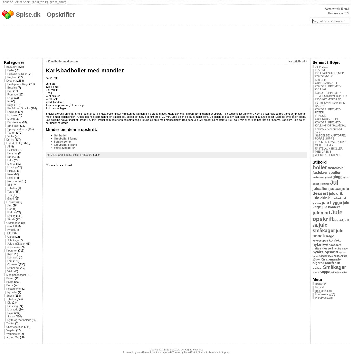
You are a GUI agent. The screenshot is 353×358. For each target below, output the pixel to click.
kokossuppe (320, 240)
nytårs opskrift (325, 252)
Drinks (10, 139)
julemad (321, 212)
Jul (8, 233)
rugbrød (318, 263)
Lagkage (12, 111)
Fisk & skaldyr (14, 143)
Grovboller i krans (65, 144)
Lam (9, 261)
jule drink (321, 198)
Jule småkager (16, 243)
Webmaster (13, 333)
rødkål (329, 263)
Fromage (12, 94)
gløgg (338, 177)
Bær (9, 91)
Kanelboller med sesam (63, 61)
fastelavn (336, 168)
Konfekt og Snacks (18, 108)
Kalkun (11, 212)
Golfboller (60, 135)
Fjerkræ (11, 202)
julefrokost (338, 198)
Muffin (11, 118)
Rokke (11, 177)
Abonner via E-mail (337, 8)
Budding (12, 87)
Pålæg (10, 278)
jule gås (317, 203)
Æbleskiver (14, 247)
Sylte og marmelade (19, 319)
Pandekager (14, 122)
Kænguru (12, 257)
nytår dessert (331, 244)
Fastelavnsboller (17, 73)
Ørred (10, 198)
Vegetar (10, 330)
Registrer (320, 283)
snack (316, 272)
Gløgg (11, 236)
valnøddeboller (339, 272)
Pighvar (11, 170)
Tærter (11, 132)
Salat (10, 313)
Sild (9, 184)
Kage (10, 104)
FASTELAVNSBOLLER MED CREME (329, 150)
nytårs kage (341, 248)
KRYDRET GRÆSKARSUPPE (326, 81)
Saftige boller (62, 141)
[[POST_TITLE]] (40, 2)
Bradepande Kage (17, 84)
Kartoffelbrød (296, 61)
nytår (317, 245)
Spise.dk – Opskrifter (45, 14)
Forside (8, 2)
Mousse (12, 115)
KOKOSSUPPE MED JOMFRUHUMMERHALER (331, 94)
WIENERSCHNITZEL (327, 155)
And (9, 205)
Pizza (9, 285)
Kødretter (11, 250)
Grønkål (12, 226)
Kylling (11, 215)
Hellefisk (12, 150)
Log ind (319, 287)
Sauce (11, 316)
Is (8, 101)
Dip (9, 302)
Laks (10, 160)
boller (76, 154)
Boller (10, 70)
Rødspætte (14, 181)
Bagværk (11, 66)
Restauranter (13, 288)
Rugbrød (12, 77)
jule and (335, 189)
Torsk (10, 191)
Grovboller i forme (65, 138)
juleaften (321, 188)
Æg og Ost (12, 337)
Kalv (10, 254)
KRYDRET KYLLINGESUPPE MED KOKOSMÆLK (329, 73)
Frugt (10, 98)
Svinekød (13, 267)
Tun (9, 195)
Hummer (12, 153)
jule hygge (332, 202)
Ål (8, 146)
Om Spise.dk (22, 2)
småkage (317, 268)
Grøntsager (13, 222)
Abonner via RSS (338, 13)
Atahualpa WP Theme (168, 352)
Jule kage (13, 240)
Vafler (10, 136)
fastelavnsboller (327, 173)
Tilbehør (12, 188)
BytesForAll (190, 352)
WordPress (143, 352)
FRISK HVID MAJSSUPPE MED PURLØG (331, 144)
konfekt (335, 240)
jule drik (336, 194)
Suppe (10, 295)
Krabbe (11, 156)
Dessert (11, 80)
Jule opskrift (328, 215)
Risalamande (331, 259)
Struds (11, 219)
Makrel (11, 163)
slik (337, 263)
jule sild (338, 220)
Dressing (12, 306)
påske (316, 259)
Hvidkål (11, 229)
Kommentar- (325, 294)
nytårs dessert (323, 248)
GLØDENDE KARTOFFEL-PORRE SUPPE (331, 137)
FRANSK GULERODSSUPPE (327, 117)
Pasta (9, 281)
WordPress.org (324, 297)
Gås (9, 209)
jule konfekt (331, 207)
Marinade (12, 309)
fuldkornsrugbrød (322, 177)
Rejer (10, 174)
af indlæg (323, 290)
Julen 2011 (321, 66)
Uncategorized (14, 326)
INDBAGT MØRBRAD (328, 99)
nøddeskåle (340, 256)
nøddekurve (326, 256)
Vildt (10, 271)
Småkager (13, 125)
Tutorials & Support (219, 352)
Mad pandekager (16, 274)
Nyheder (12, 292)
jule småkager (324, 227)
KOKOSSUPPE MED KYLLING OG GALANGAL (330, 124)
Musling (12, 167)
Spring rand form (17, 129)
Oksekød (12, 264)
